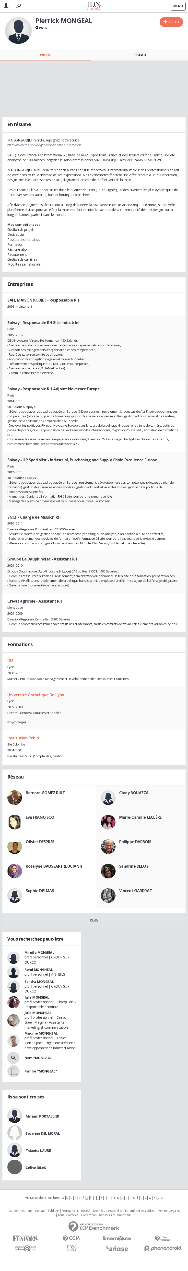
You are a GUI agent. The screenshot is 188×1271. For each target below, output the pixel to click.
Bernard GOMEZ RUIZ (45, 792)
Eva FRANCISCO (40, 817)
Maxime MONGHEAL (41, 1033)
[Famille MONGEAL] (13, 1071)
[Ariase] (117, 1248)
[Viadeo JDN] (71, 1248)
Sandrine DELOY (134, 866)
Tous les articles (68, 1215)
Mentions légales (168, 1211)
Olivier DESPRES (40, 841)
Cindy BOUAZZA (134, 792)
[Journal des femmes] (25, 1239)
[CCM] (71, 1239)
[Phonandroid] (163, 1248)
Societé (85, 1211)
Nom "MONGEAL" (38, 1057)
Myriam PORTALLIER (42, 1116)
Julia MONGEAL (36, 997)
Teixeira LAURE (38, 1150)
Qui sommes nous (20, 1211)
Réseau (139, 54)
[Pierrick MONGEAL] (18, 30)
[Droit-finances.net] (163, 1239)
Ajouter (173, 21)
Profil (45, 54)
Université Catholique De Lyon (35, 695)
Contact (40, 1211)
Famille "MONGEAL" (40, 1071)
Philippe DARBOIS (135, 841)
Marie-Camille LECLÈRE (140, 817)
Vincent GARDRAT (135, 890)
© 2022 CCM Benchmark (115, 1215)
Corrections (88, 1215)
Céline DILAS (36, 1167)
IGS (10, 660)
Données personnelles (107, 1211)
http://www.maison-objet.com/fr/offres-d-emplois (44, 145)
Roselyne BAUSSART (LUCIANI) (54, 866)
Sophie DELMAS (40, 890)
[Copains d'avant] (25, 1248)
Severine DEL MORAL (43, 1133)
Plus (94, 920)
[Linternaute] (117, 1238)
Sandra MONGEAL (39, 981)
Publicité (53, 1211)
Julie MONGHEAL (37, 1012)
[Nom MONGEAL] (13, 1058)
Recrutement (70, 1211)
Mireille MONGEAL (39, 952)
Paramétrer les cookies (140, 1211)
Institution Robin (23, 738)
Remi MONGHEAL (38, 969)
